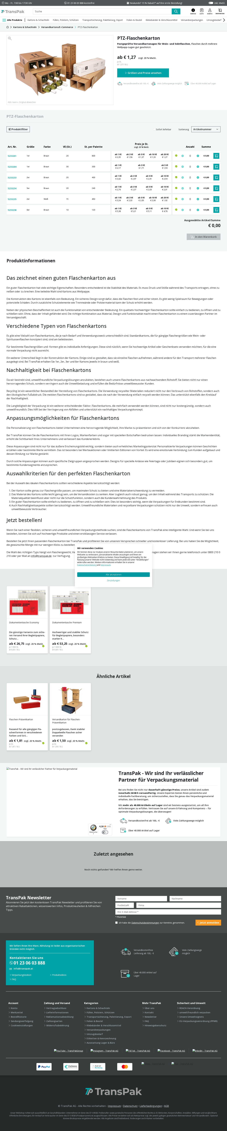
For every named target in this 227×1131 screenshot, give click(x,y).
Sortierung (184, 129)
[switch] (105, 832)
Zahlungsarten (54, 1021)
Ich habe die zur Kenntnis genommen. (152, 922)
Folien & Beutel (134, 20)
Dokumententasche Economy (24, 622)
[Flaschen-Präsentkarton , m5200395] (27, 700)
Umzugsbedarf (214, 20)
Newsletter (151, 1016)
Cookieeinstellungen (22, 1025)
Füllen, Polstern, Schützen (66, 20)
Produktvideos (59, 974)
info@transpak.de (41, 556)
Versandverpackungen (192, 20)
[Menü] (110, 825)
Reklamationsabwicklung (60, 1016)
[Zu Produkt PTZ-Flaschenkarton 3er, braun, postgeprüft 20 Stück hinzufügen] (198, 188)
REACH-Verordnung (189, 1008)
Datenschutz (130, 1106)
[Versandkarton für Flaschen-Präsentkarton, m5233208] (70, 700)
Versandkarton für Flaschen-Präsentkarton (66, 721)
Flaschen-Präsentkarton (21, 719)
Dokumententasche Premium (67, 622)
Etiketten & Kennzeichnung (101, 1038)
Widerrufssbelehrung (57, 1025)
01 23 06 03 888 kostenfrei (80, 2)
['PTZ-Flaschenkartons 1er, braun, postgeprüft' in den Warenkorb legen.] (216, 167)
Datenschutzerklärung (87, 565)
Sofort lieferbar (163, 129)
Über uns (149, 1008)
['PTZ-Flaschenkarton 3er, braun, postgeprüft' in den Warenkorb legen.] (216, 188)
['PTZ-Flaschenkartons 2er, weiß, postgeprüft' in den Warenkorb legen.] (216, 199)
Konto (14, 1008)
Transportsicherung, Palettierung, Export (102, 20)
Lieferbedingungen (151, 1106)
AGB (166, 1106)
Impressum (114, 1106)
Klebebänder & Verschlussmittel (161, 20)
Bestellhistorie (18, 1016)
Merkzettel (17, 1012)
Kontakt (149, 1012)
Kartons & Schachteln (38, 20)
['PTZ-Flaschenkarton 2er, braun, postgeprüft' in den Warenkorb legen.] (216, 177)
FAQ (14, 979)
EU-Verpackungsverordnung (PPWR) (198, 1021)
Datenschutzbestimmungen (145, 922)
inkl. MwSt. (219, 2)
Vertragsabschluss (56, 1008)
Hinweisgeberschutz (155, 1025)
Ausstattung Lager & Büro (101, 1042)
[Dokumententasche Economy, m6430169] (27, 603)
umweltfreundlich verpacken (194, 1012)
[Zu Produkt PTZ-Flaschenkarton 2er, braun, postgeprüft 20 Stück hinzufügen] (198, 177)
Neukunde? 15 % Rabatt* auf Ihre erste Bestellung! (156, 2)
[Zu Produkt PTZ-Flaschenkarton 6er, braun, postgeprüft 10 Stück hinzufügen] (198, 210)
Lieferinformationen (57, 1012)
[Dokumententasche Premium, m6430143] (70, 603)
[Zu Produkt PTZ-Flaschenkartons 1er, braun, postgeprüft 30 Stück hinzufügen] (198, 166)
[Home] (7, 27)
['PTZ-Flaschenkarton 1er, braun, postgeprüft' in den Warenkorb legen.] (216, 156)
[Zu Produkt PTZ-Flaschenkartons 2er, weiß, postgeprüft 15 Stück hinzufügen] (198, 199)
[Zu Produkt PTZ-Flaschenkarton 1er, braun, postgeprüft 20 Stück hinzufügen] (198, 156)
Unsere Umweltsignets (191, 1016)
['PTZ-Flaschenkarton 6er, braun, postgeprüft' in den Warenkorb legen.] (216, 210)
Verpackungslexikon (21, 974)
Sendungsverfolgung (22, 1021)
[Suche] (176, 11)
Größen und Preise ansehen (144, 73)
